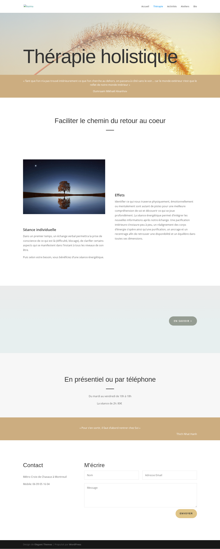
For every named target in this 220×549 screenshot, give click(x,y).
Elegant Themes (43, 544)
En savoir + (183, 321)
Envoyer (186, 513)
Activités (172, 6)
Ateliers (185, 6)
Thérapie (158, 6)
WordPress (75, 544)
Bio (195, 6)
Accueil (145, 6)
